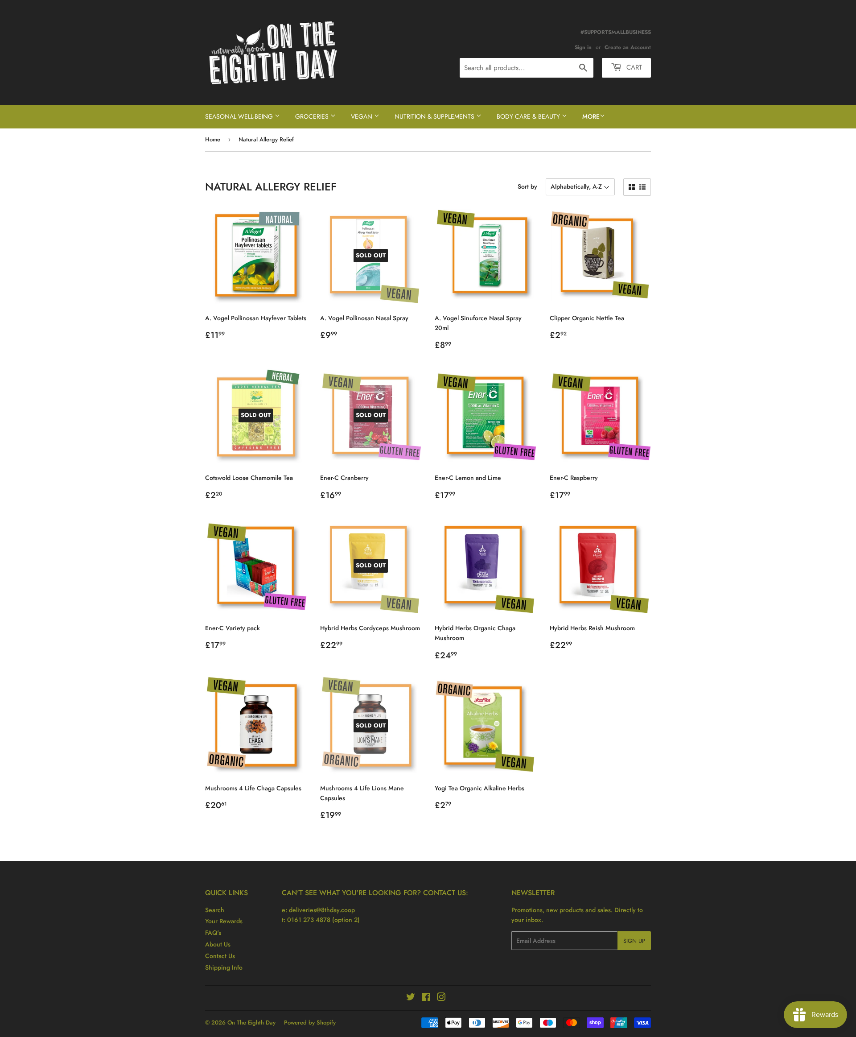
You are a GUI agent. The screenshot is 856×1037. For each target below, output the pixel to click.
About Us (217, 944)
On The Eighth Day (251, 1022)
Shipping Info (224, 967)
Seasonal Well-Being (240, 116)
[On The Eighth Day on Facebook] (426, 998)
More (591, 116)
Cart (633, 67)
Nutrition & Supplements (435, 116)
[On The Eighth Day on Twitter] (410, 998)
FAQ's (213, 932)
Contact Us (220, 955)
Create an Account (628, 47)
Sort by (527, 186)
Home (212, 139)
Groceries (312, 116)
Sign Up (634, 941)
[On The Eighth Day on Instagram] (441, 998)
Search (214, 909)
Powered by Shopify (310, 1022)
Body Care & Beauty (529, 116)
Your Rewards (224, 921)
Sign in (583, 47)
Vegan (362, 116)
